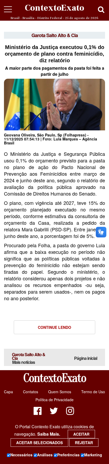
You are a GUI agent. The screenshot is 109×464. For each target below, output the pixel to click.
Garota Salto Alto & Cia (28, 358)
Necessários (21, 454)
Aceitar (81, 434)
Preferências (68, 454)
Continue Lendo (54, 327)
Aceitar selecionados (39, 442)
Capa (8, 391)
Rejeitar (84, 442)
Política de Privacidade (54, 399)
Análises (45, 454)
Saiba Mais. (48, 434)
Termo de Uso (93, 391)
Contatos (30, 391)
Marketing (93, 454)
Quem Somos (59, 391)
